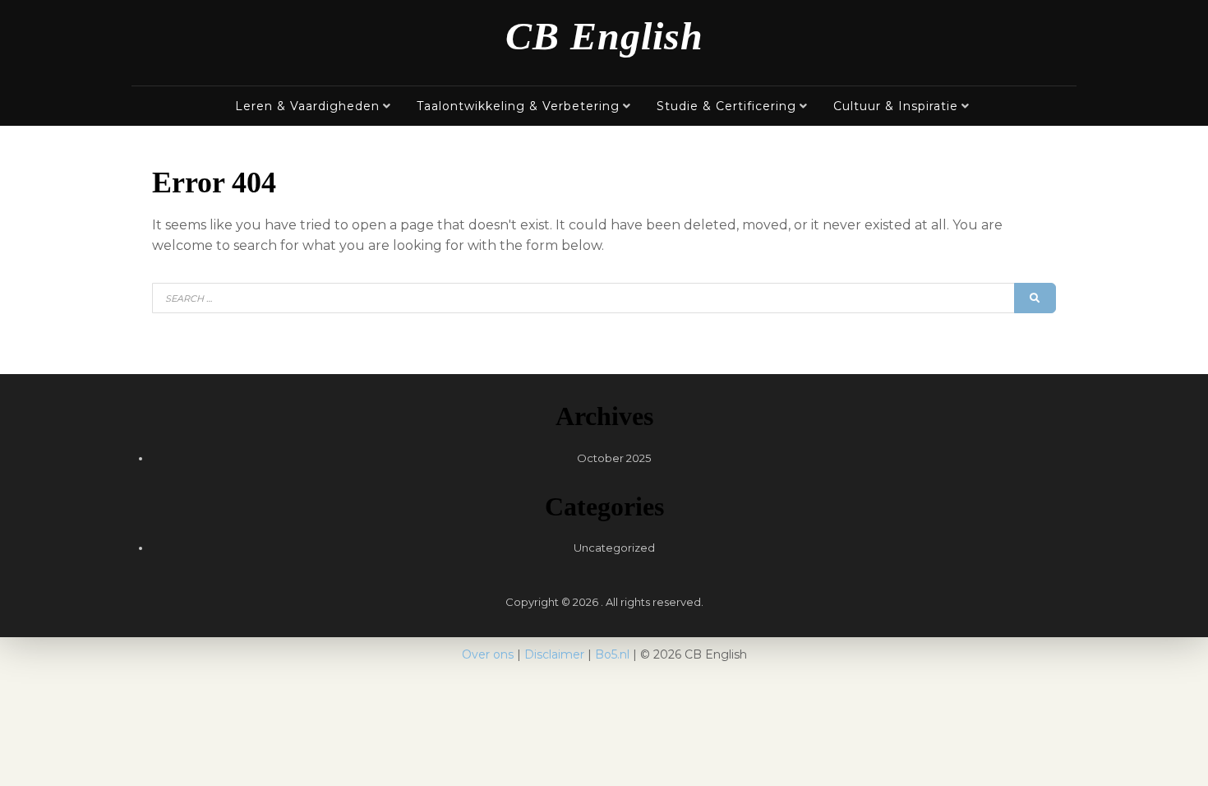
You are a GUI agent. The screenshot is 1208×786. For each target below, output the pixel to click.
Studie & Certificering (726, 106)
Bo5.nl (612, 654)
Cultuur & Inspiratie (895, 106)
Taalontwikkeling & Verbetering (518, 106)
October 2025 (614, 458)
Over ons (488, 654)
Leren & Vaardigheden (307, 106)
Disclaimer (554, 654)
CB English (604, 36)
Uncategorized (614, 547)
